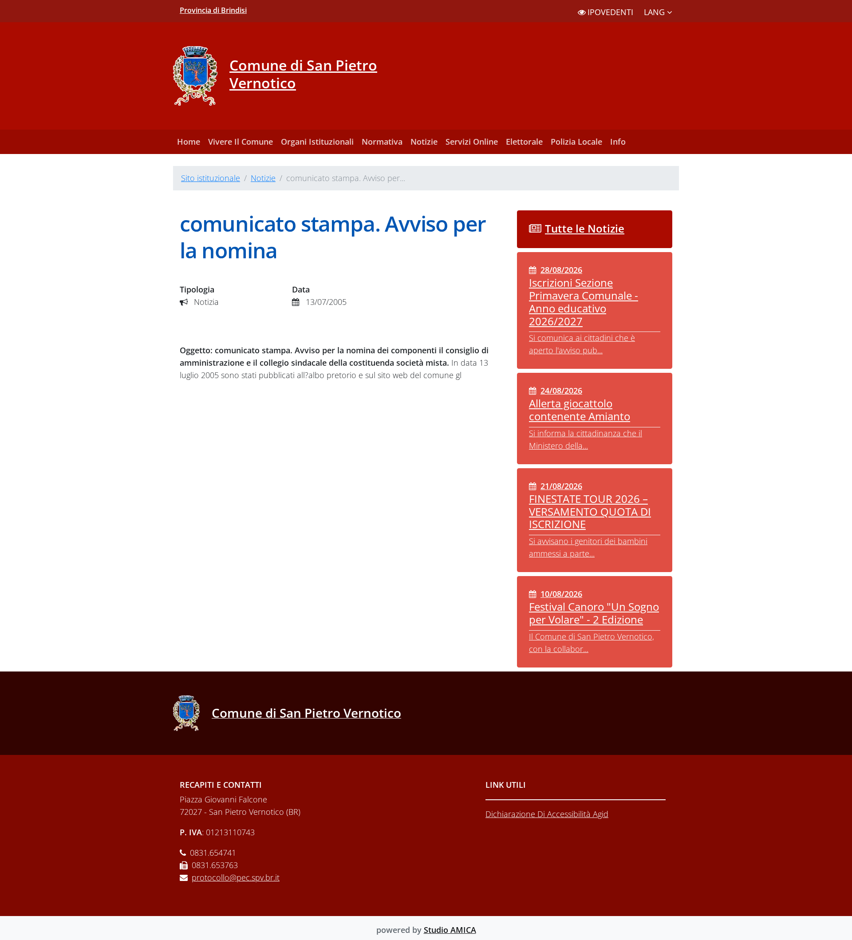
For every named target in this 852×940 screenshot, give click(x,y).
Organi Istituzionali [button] (317, 141)
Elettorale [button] (524, 141)
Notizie (424, 141)
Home (188, 141)
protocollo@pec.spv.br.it (236, 877)
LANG (655, 12)
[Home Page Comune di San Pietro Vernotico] (201, 76)
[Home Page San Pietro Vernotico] (192, 713)
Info (618, 141)
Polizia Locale (576, 141)
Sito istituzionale (210, 178)
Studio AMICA (450, 929)
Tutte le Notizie (584, 228)
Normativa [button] (382, 141)
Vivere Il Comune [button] (240, 141)
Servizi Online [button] (472, 141)
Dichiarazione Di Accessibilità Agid (546, 814)
